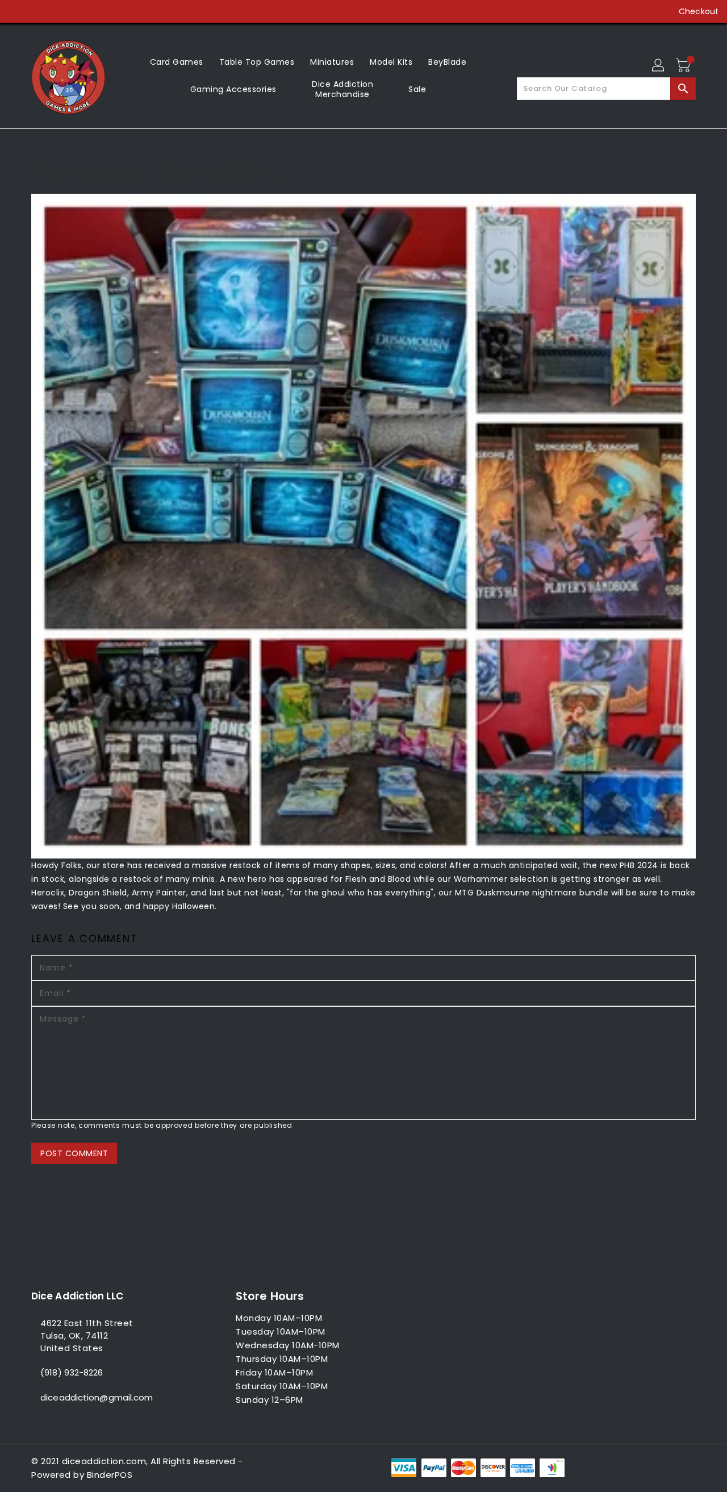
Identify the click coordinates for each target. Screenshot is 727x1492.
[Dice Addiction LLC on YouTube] (82, 11)
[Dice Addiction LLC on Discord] (104, 11)
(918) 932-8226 (71, 1372)
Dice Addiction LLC (77, 1296)
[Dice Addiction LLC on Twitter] (39, 11)
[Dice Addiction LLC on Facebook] (18, 11)
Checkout (698, 11)
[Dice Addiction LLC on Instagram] (61, 11)
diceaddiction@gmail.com (96, 1397)
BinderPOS (110, 1475)
